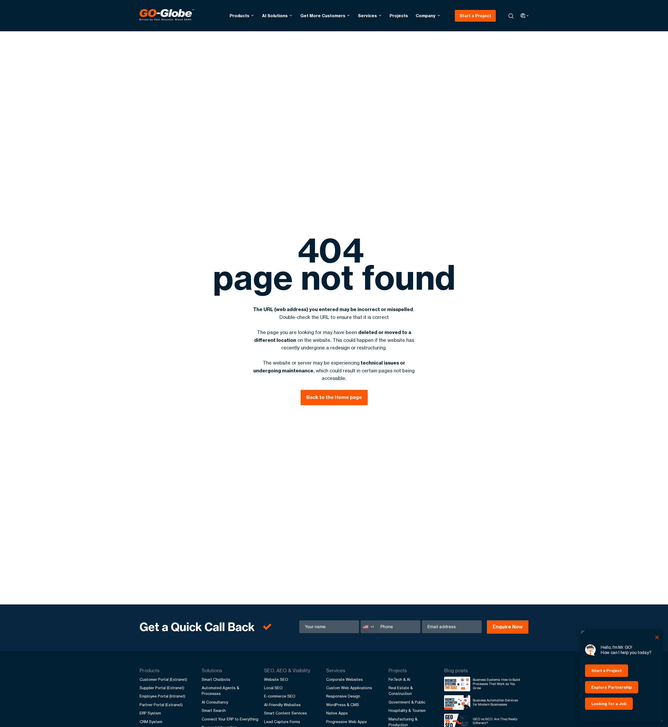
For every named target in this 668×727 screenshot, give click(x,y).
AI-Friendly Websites (282, 704)
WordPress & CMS (342, 704)
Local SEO (273, 688)
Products (239, 15)
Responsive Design (343, 696)
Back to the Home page (334, 397)
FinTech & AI (399, 679)
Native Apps (337, 713)
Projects (399, 15)
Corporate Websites (344, 679)
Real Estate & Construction (401, 691)
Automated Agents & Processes (220, 691)
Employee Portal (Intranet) (162, 696)
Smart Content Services (285, 713)
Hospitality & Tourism (407, 710)
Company (426, 15)
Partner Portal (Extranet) (161, 704)
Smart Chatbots (216, 679)
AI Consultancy (215, 702)
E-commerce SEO (279, 696)
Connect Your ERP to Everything (230, 719)
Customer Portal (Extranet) (163, 679)
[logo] (167, 15)
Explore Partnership (611, 687)
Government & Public (407, 702)
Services (367, 15)
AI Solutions (275, 15)
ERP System (150, 713)
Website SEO (276, 679)
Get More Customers (322, 15)
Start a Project (475, 15)
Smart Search (214, 710)
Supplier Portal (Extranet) (162, 688)
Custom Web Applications (349, 688)
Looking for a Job (609, 703)
